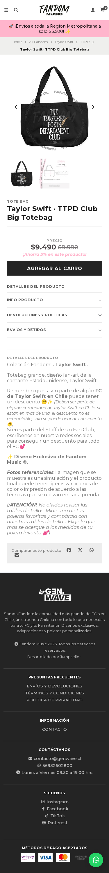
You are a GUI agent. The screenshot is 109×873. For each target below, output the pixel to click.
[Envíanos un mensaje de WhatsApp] (96, 860)
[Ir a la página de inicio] (54, 10)
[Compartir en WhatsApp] (91, 550)
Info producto (25, 300)
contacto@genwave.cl (57, 759)
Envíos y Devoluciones (54, 686)
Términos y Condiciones (54, 693)
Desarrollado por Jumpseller (54, 657)
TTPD (85, 42)
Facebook (57, 809)
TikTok (57, 816)
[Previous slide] (16, 107)
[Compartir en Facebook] (69, 550)
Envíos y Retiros (26, 330)
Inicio (18, 42)
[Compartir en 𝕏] (80, 550)
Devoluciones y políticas (37, 315)
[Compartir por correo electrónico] (17, 555)
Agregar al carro (54, 268)
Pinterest (57, 823)
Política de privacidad (54, 700)
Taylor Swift (64, 42)
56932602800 (57, 766)
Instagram (58, 802)
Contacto (54, 730)
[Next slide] (93, 107)
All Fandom (38, 42)
